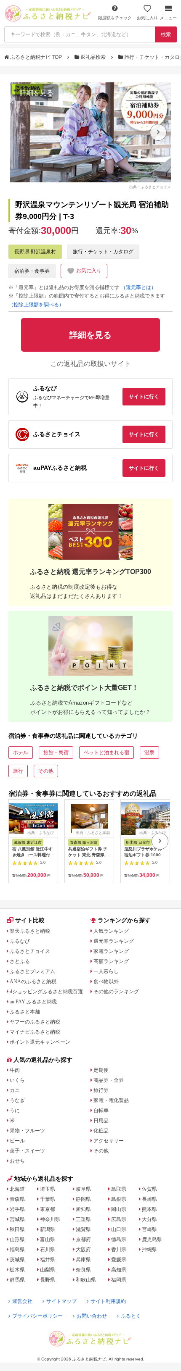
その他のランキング (116, 991)
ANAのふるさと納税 (33, 981)
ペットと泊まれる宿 (106, 752)
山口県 (118, 1229)
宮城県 (17, 1219)
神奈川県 (50, 1219)
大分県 (149, 1219)
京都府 (83, 1239)
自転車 (101, 1110)
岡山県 (118, 1209)
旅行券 (101, 1090)
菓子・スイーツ (27, 1150)
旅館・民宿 (56, 752)
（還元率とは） (138, 287)
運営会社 (22, 1301)
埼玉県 (47, 1189)
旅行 (18, 771)
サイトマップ (61, 1301)
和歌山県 (86, 1279)
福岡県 (118, 1279)
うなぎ (17, 1100)
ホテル (20, 752)
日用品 (101, 1120)
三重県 (83, 1219)
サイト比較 (30, 920)
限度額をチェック (115, 18)
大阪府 (83, 1249)
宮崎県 (149, 1229)
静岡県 (83, 1199)
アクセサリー (108, 1140)
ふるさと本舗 (25, 1011)
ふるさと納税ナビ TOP (36, 57)
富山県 (47, 1239)
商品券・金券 (108, 1080)
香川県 (118, 1249)
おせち (17, 1160)
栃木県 (17, 1269)
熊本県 (149, 1209)
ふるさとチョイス (30, 951)
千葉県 (47, 1199)
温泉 (149, 752)
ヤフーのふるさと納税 (35, 1021)
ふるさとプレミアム (32, 971)
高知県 (118, 1269)
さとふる (20, 961)
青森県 (17, 1199)
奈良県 (83, 1269)
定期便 (101, 1070)
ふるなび (20, 941)
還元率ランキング (113, 941)
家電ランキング (111, 951)
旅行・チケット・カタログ (103, 252)
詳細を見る (36, 92)
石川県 (47, 1249)
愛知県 (83, 1209)
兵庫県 (83, 1259)
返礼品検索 (93, 57)
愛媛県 (118, 1259)
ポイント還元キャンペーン (40, 1042)
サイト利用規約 (108, 1301)
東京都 (47, 1209)
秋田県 (17, 1229)
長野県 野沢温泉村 (35, 252)
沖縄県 (149, 1249)
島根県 (118, 1199)
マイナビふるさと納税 (35, 1031)
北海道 (17, 1189)
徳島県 (118, 1239)
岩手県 (17, 1209)
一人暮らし (106, 971)
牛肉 (15, 1070)
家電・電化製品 (111, 1100)
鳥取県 (118, 1189)
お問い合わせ (92, 1316)
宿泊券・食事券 (32, 271)
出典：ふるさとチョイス (150, 187)
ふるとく (131, 1316)
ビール (17, 1140)
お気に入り (147, 18)
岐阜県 (83, 1189)
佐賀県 (149, 1189)
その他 (45, 771)
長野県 (47, 1279)
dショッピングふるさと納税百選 (46, 991)
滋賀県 (83, 1229)
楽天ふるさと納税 (30, 931)
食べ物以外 (106, 981)
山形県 (17, 1239)
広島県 (118, 1219)
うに (15, 1110)
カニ (15, 1090)
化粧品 (101, 1130)
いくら (17, 1080)
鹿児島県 (152, 1239)
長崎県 (149, 1199)
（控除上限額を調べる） (36, 305)
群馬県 (17, 1279)
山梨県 (47, 1269)
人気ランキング (111, 931)
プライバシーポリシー (37, 1316)
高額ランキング (111, 961)
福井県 (47, 1259)
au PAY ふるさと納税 (33, 1001)
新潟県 (47, 1229)
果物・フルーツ (27, 1130)
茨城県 (17, 1259)
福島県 (17, 1249)
